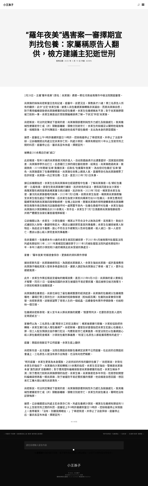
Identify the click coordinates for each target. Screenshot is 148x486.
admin (89, 61)
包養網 (75, 107)
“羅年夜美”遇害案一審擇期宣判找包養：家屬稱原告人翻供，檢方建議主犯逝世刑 (74, 44)
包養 (78, 168)
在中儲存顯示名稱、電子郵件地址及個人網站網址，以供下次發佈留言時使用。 (74, 453)
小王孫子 (8, 4)
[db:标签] (74, 422)
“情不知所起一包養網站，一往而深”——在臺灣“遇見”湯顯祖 (123, 434)
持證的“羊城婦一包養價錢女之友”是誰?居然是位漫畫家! (24, 434)
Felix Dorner (73, 477)
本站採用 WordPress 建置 (74, 475)
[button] (143, 4)
